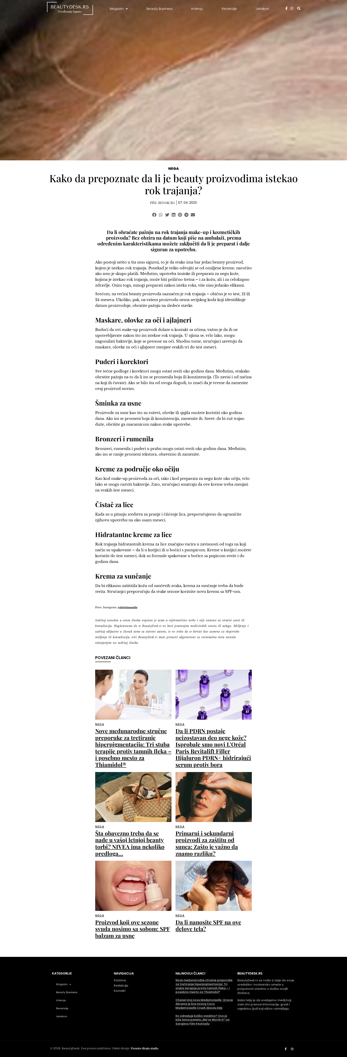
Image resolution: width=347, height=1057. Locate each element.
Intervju (61, 1000)
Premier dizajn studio (144, 1048)
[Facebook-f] (285, 1049)
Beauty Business (66, 992)
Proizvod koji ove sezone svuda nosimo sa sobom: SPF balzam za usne (132, 928)
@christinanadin (127, 607)
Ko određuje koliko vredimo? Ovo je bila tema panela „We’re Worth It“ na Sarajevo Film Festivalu (203, 1020)
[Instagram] (292, 1049)
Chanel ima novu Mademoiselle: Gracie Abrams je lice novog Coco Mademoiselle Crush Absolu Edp (204, 1004)
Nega (173, 168)
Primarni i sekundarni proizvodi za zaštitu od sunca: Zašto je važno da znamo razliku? (207, 843)
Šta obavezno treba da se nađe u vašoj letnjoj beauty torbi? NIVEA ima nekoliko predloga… (129, 843)
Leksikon (61, 1016)
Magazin (61, 984)
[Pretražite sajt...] (298, 8)
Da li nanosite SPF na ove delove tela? (208, 925)
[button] (154, 215)
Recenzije (62, 1008)
